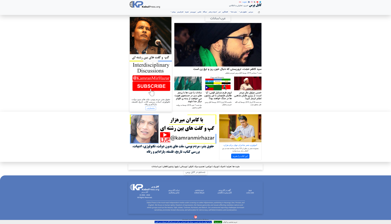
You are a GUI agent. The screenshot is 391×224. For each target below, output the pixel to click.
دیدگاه (205, 12)
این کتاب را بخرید (240, 156)
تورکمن (209, 166)
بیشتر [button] (173, 12)
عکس (199, 12)
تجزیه (187, 12)
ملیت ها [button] (234, 12)
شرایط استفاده (199, 192)
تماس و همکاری (174, 192)
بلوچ (177, 166)
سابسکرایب (151, 108)
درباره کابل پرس (174, 190)
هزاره (229, 166)
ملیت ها (236, 166)
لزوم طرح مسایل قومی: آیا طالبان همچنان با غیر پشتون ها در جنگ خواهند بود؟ (218, 96)
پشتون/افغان (168, 166)
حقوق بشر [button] (243, 12)
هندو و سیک (199, 166)
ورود (250, 190)
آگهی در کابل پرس (225, 190)
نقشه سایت (250, 192)
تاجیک (222, 166)
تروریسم (193, 12)
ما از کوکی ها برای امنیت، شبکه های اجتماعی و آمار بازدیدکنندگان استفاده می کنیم (183, 222)
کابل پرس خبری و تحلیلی (233, 73)
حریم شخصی (199, 190)
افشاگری (225, 12)
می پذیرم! (218, 222)
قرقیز (191, 166)
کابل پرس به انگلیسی (224, 192)
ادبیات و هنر (213, 12)
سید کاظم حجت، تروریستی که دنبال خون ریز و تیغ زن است (227, 69)
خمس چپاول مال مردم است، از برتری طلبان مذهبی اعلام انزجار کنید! (247, 96)
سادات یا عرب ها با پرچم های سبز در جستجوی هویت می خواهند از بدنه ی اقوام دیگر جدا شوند (188, 97)
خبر (219, 12)
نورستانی (183, 166)
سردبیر (251, 12)
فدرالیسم (180, 12)
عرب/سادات (156, 166)
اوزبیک (216, 166)
